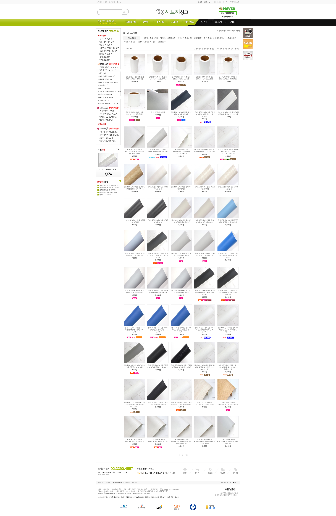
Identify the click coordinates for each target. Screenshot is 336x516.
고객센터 (112, 2)
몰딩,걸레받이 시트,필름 (224, 38)
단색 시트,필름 (158, 42)
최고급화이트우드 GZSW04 (108, 192)
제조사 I (219, 49)
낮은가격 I (197, 49)
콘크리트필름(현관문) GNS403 (109, 187)
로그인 (200, 2)
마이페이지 (215, 2)
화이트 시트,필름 (130, 42)
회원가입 (207, 2)
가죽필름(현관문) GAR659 (107, 190)
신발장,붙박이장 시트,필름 (203, 38)
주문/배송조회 (234, 2)
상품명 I (212, 49)
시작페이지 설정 (102, 2)
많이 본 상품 (235, 49)
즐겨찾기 (119, 2)
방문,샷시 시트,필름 (166, 38)
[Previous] (117, 149)
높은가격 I (205, 49)
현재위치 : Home (224, 31)
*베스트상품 (236, 31)
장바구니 (225, 2)
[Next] (118, 149)
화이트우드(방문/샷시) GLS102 (109, 185)
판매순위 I (226, 49)
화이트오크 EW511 (105, 194)
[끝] (186, 455)
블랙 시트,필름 (144, 42)
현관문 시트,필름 (184, 38)
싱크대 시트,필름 (149, 38)
